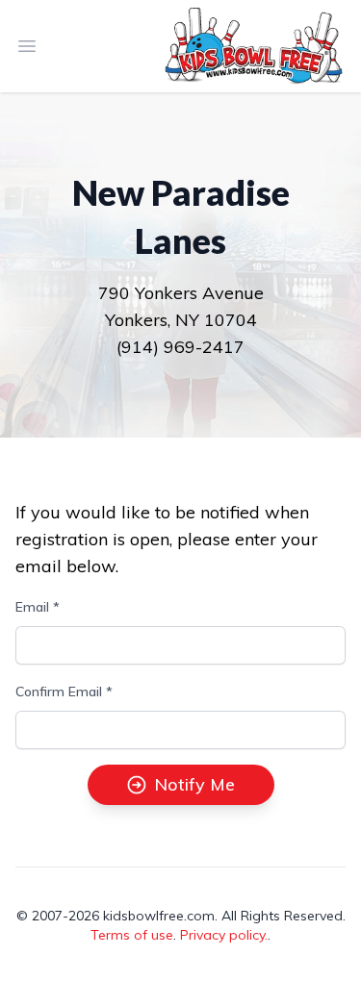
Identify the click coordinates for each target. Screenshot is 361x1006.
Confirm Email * (64, 691)
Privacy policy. (224, 934)
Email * (37, 607)
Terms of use (131, 934)
